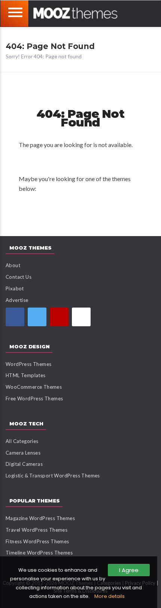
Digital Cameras (24, 464)
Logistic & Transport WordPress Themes (53, 476)
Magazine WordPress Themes (40, 518)
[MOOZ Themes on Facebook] (15, 317)
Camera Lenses (23, 453)
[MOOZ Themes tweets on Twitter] (37, 317)
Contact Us (18, 277)
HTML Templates (26, 375)
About (13, 265)
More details (109, 596)
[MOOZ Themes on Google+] (81, 317)
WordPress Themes (28, 364)
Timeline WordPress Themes (39, 553)
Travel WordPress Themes (36, 530)
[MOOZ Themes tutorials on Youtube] (59, 317)
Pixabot (15, 288)
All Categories (22, 441)
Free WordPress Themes (34, 398)
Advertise (17, 300)
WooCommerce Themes (34, 387)
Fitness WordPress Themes (37, 541)
